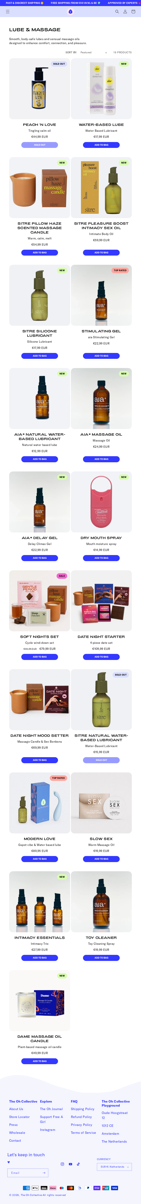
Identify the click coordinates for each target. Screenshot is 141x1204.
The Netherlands (114, 1141)
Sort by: (71, 52)
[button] (8, 12)
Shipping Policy (82, 1109)
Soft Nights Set (39, 637)
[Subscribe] (44, 1173)
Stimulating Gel (101, 331)
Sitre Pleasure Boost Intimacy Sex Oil (101, 225)
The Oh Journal (51, 1109)
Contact (15, 1140)
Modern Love (40, 839)
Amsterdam (110, 1133)
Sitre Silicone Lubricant (39, 333)
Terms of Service (83, 1133)
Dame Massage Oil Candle (39, 1038)
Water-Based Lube (101, 125)
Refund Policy (81, 1117)
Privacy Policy (81, 1125)
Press (13, 1125)
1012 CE (107, 1126)
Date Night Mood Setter (39, 735)
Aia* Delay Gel (40, 538)
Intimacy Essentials (40, 938)
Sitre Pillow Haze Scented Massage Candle (39, 227)
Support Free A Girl (51, 1119)
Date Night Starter (101, 637)
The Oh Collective (31, 1195)
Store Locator (19, 1117)
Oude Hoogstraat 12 (115, 1115)
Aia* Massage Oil (101, 434)
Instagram (47, 1130)
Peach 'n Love (39, 125)
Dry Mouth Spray (101, 538)
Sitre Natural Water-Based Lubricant (101, 737)
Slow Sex (101, 839)
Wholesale (17, 1133)
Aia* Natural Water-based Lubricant (39, 436)
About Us (16, 1109)
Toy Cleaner (101, 938)
